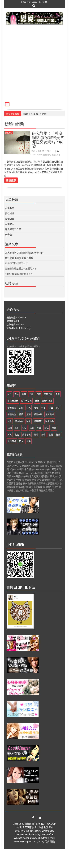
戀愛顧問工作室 (13, 229)
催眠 (24, 394)
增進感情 (12, 407)
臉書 (58, 154)
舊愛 (51, 434)
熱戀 (54, 427)
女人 (28, 407)
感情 (28, 414)
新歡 (39, 427)
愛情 (21, 414)
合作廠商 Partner (15, 324)
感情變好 (49, 414)
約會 (17, 434)
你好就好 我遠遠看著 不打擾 (19, 257)
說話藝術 (12, 441)
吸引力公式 (13, 400)
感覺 (10, 421)
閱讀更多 (11, 180)
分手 (31, 394)
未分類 (8, 234)
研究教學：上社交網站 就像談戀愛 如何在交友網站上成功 (48, 139)
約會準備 (26, 434)
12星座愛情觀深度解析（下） (20, 273)
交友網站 (47, 154)
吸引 (58, 394)
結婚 (36, 434)
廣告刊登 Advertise (16, 317)
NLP (9, 394)
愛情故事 (9, 218)
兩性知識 (9, 213)
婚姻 (36, 407)
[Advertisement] (34, 64)
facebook (37, 154)
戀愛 (28, 421)
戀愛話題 (49, 421)
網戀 (54, 154)
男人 (10, 434)
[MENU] (7, 104)
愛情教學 (9, 223)
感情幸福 (38, 414)
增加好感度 (47, 400)
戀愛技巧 (38, 421)
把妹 (24, 427)
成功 (10, 427)
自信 (43, 434)
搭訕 (32, 427)
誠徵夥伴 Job (13, 320)
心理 (51, 407)
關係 (28, 441)
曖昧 (46, 427)
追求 (21, 441)
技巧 (17, 427)
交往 (16, 394)
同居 (39, 394)
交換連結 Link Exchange (19, 328)
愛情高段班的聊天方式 (16, 263)
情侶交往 (12, 414)
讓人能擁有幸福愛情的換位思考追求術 (24, 252)
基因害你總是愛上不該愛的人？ (21, 268)
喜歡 (37, 400)
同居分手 (48, 394)
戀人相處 (19, 421)
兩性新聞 (8, 133)
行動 (58, 434)
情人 (58, 407)
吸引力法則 (26, 400)
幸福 (43, 407)
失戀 (21, 407)
